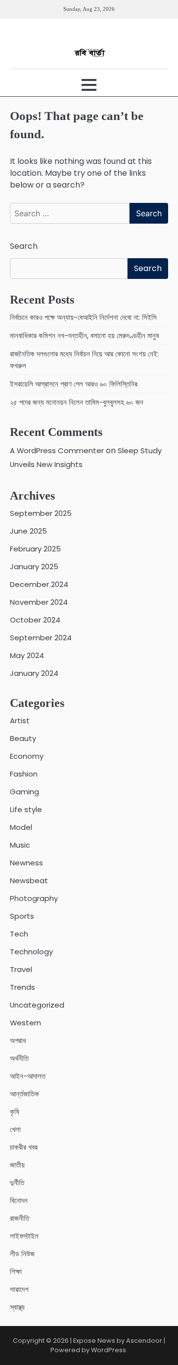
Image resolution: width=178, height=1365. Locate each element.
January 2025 (34, 566)
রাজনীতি (19, 1218)
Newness (26, 863)
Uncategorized (37, 1005)
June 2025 (28, 531)
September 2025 (41, 513)
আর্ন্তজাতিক (24, 1094)
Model (21, 827)
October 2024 (35, 620)
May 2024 (27, 655)
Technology (31, 951)
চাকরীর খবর (24, 1147)
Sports (22, 916)
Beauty (23, 738)
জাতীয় (17, 1165)
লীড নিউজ (22, 1253)
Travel (21, 969)
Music (20, 845)
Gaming (24, 791)
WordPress (108, 1350)
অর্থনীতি (19, 1058)
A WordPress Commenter (57, 450)
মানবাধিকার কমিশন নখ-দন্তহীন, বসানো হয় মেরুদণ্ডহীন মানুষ (84, 335)
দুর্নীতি (17, 1182)
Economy (27, 756)
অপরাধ (18, 1040)
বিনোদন (19, 1200)
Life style (26, 809)
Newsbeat (29, 880)
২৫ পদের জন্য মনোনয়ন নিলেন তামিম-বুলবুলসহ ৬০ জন (76, 402)
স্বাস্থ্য (17, 1307)
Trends (22, 987)
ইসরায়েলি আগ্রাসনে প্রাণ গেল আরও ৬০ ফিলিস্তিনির (73, 384)
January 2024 (34, 673)
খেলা (15, 1129)
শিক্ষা (16, 1271)
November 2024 (39, 602)
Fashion (24, 774)
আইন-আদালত (27, 1076)
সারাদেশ (19, 1289)
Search (24, 246)
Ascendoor (144, 1340)
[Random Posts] (18, 33)
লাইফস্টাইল (24, 1236)
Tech (19, 934)
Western (25, 1022)
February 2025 (35, 549)
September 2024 (41, 637)
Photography (34, 898)
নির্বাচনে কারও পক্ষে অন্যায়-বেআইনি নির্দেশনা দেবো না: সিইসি (83, 317)
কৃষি (14, 1111)
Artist (20, 720)
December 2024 (39, 584)
